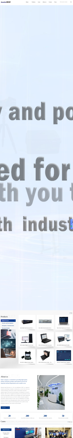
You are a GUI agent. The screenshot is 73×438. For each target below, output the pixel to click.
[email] (72, 224)
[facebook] (72, 222)
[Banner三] (36, 157)
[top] (72, 228)
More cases (70, 421)
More (71, 312)
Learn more (4, 407)
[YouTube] (72, 220)
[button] (33, 296)
